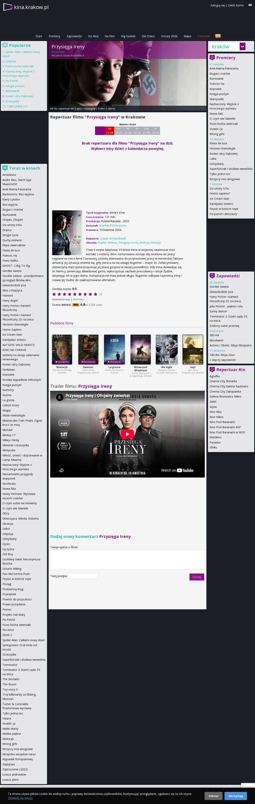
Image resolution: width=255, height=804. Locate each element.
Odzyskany (217, 164)
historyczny (119, 225)
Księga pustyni (219, 94)
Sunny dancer (218, 311)
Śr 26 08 (137, 130)
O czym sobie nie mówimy (19, 503)
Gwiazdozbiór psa (221, 292)
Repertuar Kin (230, 369)
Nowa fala (216, 113)
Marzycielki (217, 99)
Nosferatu (9, 484)
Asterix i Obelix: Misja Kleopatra (230, 345)
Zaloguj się (217, 5)
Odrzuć (214, 796)
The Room (9, 684)
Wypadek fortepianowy (17, 759)
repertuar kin (66, 108)
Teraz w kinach (24, 168)
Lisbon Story (10, 405)
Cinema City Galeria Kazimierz (229, 386)
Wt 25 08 (128, 130)
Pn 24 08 (118, 130)
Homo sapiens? (220, 193)
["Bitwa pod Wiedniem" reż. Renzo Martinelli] (140, 349)
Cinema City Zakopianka (225, 391)
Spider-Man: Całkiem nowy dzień (23, 640)
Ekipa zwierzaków (13, 245)
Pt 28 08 (155, 130)
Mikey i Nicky (10, 440)
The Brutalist (11, 679)
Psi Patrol (11, 81)
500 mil (214, 335)
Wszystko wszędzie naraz (19, 754)
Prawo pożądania (13, 604)
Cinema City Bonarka (223, 381)
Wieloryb (62, 367)
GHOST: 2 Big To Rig (16, 266)
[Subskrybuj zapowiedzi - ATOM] (218, 36)
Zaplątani (8, 764)
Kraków (220, 46)
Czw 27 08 (146, 130)
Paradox (215, 442)
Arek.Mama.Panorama (224, 68)
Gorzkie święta (219, 286)
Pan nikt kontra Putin (16, 574)
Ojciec (6, 544)
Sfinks (213, 447)
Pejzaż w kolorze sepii (224, 209)
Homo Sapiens (12, 329)
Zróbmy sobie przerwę (224, 326)
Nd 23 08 (109, 130)
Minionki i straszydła (15, 445)
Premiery (54, 36)
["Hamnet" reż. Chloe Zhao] (88, 349)
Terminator (9, 665)
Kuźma (6, 395)
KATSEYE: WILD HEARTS (18, 345)
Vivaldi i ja (216, 129)
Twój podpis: (59, 576)
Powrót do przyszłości (17, 599)
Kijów (213, 407)
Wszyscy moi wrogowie (225, 179)
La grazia (114, 367)
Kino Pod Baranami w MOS (227, 432)
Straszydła (12, 101)
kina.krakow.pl (31, 7)
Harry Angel (10, 300)
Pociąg (6, 584)
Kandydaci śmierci (221, 204)
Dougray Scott (128, 242)
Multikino (216, 437)
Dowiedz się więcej (20, 798)
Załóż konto (236, 5)
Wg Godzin (128, 36)
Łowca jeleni (10, 780)
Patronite (204, 36)
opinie (111, 108)
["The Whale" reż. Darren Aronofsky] (62, 349)
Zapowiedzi (74, 36)
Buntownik (217, 78)
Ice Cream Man (219, 198)
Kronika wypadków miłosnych (21, 380)
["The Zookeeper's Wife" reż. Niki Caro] (192, 349)
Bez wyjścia (10, 204)
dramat (104, 225)
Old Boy (7, 554)
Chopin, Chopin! (12, 220)
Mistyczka (8, 450)
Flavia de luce (218, 143)
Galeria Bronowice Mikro (225, 396)
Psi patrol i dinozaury (223, 214)
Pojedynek (9, 594)
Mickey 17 (8, 435)
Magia (6, 410)
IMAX (213, 401)
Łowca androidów (14, 774)
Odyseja (10, 61)
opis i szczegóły (86, 108)
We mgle (166, 367)
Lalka (213, 158)
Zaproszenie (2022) (15, 769)
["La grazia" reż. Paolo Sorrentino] (114, 349)
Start (39, 36)
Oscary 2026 (169, 36)
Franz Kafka (10, 260)
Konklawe (8, 369)
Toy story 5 (10, 689)
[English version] (250, 5)
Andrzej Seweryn (150, 242)
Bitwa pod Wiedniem (140, 368)
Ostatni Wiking (12, 569)
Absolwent (217, 340)
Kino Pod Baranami (222, 422)
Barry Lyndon (11, 199)
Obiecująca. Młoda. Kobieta (20, 518)
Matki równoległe (13, 415)
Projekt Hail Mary (13, 614)
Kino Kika (216, 412)
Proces (6, 609)
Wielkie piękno (11, 734)
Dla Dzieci (148, 36)
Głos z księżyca (12, 290)
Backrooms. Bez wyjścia (18, 194)
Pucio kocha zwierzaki (224, 124)
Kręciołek (216, 89)
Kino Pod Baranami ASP (225, 427)
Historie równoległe (222, 148)
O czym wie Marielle (222, 118)
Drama (6, 230)
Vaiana (6, 718)
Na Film (110, 36)
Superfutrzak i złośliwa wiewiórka (231, 169)
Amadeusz (9, 175)
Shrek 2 (7, 635)
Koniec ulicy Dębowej (223, 153)
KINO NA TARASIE (14, 350)
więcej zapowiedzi (224, 360)
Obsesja (7, 524)
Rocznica (8, 630)
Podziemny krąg (13, 589)
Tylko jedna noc (220, 174)
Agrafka (215, 376)
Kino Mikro (217, 417)
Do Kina (93, 36)
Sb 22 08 (100, 130)
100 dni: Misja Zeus (222, 355)
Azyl (192, 367)
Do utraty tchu (219, 188)
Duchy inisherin (12, 240)
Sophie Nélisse (107, 242)
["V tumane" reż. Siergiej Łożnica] (167, 349)
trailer (101, 108)
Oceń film (78, 299)
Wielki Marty (10, 729)
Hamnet (88, 367)
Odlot (6, 528)
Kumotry (8, 390)
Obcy (5, 513)
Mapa (187, 36)
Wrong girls (217, 134)
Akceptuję (236, 796)
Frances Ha (217, 84)
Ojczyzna (8, 549)
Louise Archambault (73, 55)
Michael (7, 430)
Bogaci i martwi (220, 73)
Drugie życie (10, 235)
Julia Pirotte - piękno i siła (226, 306)
